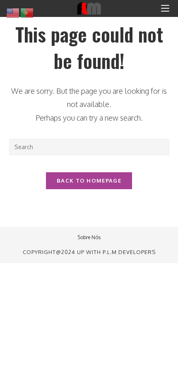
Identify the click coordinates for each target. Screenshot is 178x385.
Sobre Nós (89, 237)
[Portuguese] (27, 12)
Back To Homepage (89, 180)
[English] (13, 12)
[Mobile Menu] (165, 8)
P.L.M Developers (129, 252)
